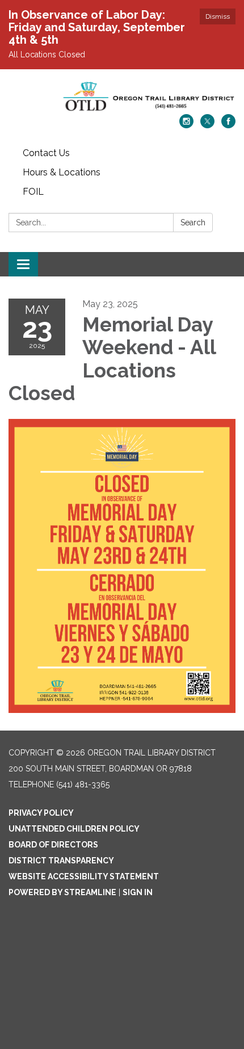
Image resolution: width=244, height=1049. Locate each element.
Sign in (138, 892)
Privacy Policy (41, 812)
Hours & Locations (61, 172)
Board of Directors (53, 844)
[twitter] (207, 125)
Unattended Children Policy (74, 828)
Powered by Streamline (62, 892)
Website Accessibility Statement (84, 876)
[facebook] (228, 125)
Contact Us (46, 153)
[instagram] (186, 125)
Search (192, 222)
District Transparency (61, 860)
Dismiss (217, 16)
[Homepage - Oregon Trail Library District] (122, 97)
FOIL (33, 191)
